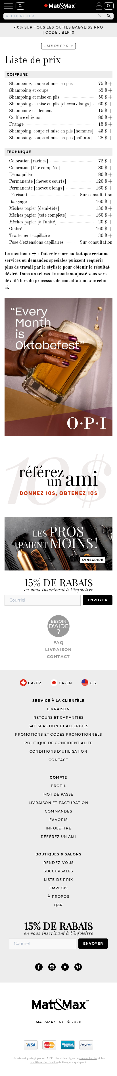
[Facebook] (39, 967)
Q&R (58, 905)
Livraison (58, 649)
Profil (58, 786)
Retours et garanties (58, 717)
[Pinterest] (78, 967)
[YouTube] (65, 967)
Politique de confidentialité (58, 743)
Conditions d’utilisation (58, 751)
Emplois (58, 888)
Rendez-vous (58, 863)
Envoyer (98, 600)
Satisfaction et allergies (58, 726)
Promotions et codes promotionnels (58, 734)
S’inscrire (92, 560)
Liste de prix (58, 879)
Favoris (58, 820)
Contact (58, 656)
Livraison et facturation (58, 803)
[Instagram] (52, 967)
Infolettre (58, 828)
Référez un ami (58, 837)
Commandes (58, 811)
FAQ (58, 642)
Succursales (58, 871)
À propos (58, 896)
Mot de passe (58, 794)
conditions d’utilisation (44, 1062)
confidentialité (88, 1058)
